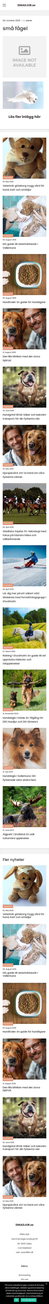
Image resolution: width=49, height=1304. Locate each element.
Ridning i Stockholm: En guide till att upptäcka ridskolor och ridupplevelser (24, 659)
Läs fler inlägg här (24, 116)
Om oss (24, 1279)
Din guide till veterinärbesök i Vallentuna (20, 246)
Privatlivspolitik (28, 1300)
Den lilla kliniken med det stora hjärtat (21, 358)
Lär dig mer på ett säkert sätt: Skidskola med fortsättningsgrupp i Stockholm (24, 597)
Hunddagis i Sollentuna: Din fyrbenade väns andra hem (19, 778)
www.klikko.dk (27, 1252)
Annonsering (24, 1275)
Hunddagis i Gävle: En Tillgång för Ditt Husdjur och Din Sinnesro (23, 719)
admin (29, 20)
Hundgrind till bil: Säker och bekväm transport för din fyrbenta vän (24, 416)
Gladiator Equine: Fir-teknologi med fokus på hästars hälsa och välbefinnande (24, 535)
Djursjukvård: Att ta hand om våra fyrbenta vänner (23, 475)
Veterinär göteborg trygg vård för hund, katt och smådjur (23, 187)
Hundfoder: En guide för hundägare (24, 302)
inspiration (8, 177)
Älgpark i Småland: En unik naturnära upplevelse (19, 836)
